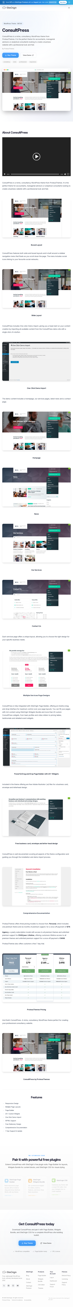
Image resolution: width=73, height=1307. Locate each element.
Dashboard (53, 1281)
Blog (27, 1275)
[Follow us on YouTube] (17, 1285)
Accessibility (27, 1300)
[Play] (5, 174)
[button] (36, 156)
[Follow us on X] (4, 1285)
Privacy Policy (6, 1300)
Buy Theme (12, 55)
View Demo (27, 55)
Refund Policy (66, 1275)
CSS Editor (41, 1285)
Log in (52, 1277)
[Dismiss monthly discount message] (69, 2)
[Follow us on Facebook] (8, 1285)
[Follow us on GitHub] (13, 1285)
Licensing (65, 1279)
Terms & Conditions (17, 1300)
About (28, 1279)
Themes (40, 1288)
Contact (28, 1282)
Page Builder (42, 1275)
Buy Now (63, 2)
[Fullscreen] (68, 174)
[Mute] (65, 174)
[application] (36, 156)
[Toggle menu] (69, 7)
